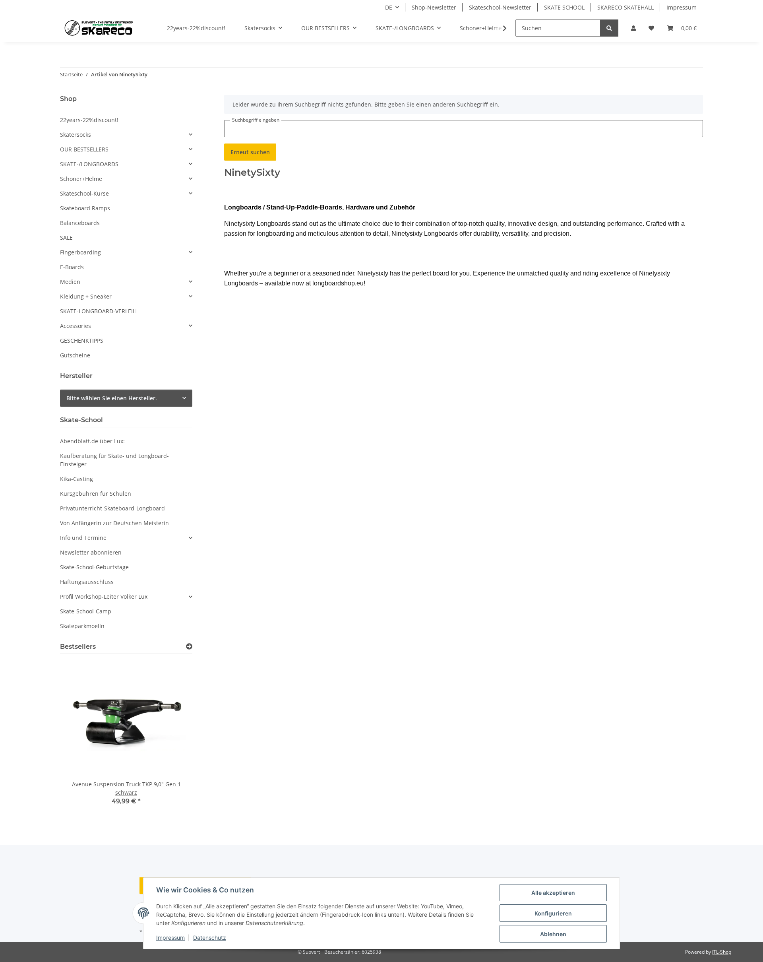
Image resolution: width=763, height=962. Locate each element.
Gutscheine (75, 355)
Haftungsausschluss (87, 582)
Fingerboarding (80, 252)
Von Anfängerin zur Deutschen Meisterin (114, 523)
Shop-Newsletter (434, 7)
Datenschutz (209, 937)
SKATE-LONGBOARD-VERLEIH (98, 311)
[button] (633, 28)
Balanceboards (80, 223)
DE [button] (388, 7)
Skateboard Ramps (85, 208)
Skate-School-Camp (85, 611)
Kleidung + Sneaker (86, 296)
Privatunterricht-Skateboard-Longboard (112, 508)
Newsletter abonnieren (91, 552)
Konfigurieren (553, 913)
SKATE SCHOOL (564, 7)
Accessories (75, 326)
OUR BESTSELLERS (84, 149)
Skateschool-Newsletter (500, 7)
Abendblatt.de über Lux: (92, 441)
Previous (79, 738)
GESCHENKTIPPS (81, 340)
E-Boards (72, 267)
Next (172, 738)
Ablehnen (553, 934)
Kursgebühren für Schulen (95, 493)
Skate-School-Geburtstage (94, 567)
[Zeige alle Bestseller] (189, 646)
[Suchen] (609, 28)
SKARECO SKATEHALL (625, 7)
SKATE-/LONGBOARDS (89, 164)
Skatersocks (75, 134)
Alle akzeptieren (553, 892)
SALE (66, 237)
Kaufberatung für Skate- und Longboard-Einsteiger (114, 460)
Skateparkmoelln (82, 626)
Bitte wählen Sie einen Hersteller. (111, 398)
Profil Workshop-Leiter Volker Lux (103, 596)
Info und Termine (83, 537)
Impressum (170, 937)
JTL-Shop (721, 951)
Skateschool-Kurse (84, 193)
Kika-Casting (76, 479)
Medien (70, 281)
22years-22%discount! (89, 120)
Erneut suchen (250, 152)
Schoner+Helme (81, 178)
